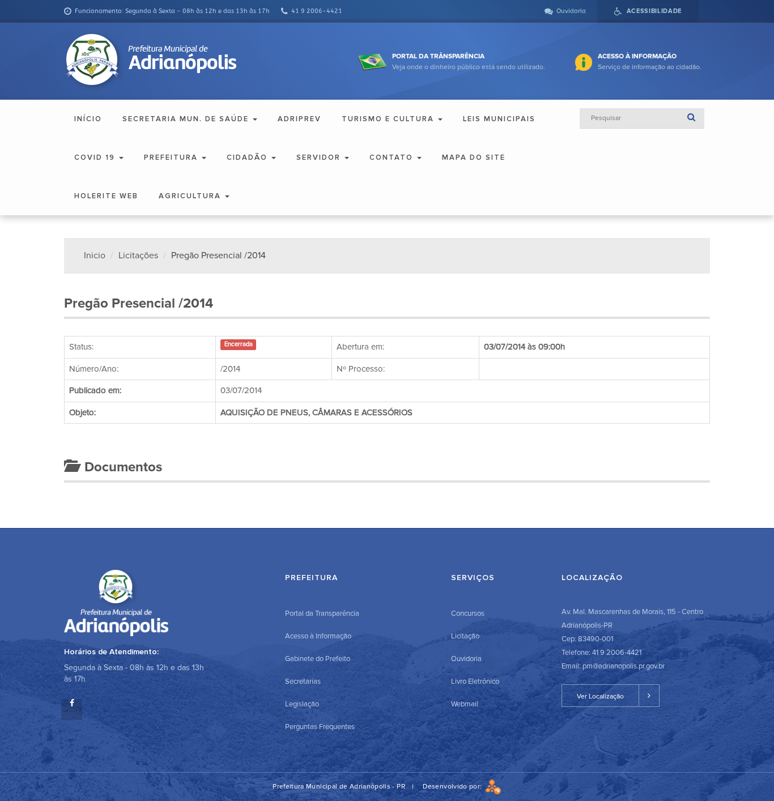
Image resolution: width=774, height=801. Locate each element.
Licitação (465, 636)
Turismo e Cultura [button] (389, 118)
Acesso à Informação (318, 636)
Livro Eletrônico (475, 681)
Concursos (467, 613)
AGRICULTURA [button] (191, 196)
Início (88, 118)
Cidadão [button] (248, 157)
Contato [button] (392, 157)
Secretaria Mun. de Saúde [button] (187, 118)
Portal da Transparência (322, 613)
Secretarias (303, 681)
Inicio (94, 255)
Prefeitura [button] (172, 157)
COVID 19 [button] (96, 157)
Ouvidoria (466, 658)
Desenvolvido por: (454, 786)
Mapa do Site (473, 157)
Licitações (138, 255)
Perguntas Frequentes (320, 726)
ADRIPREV (299, 118)
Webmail (464, 704)
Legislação (302, 704)
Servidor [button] (319, 157)
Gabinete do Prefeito (317, 658)
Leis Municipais (499, 118)
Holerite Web (106, 196)
